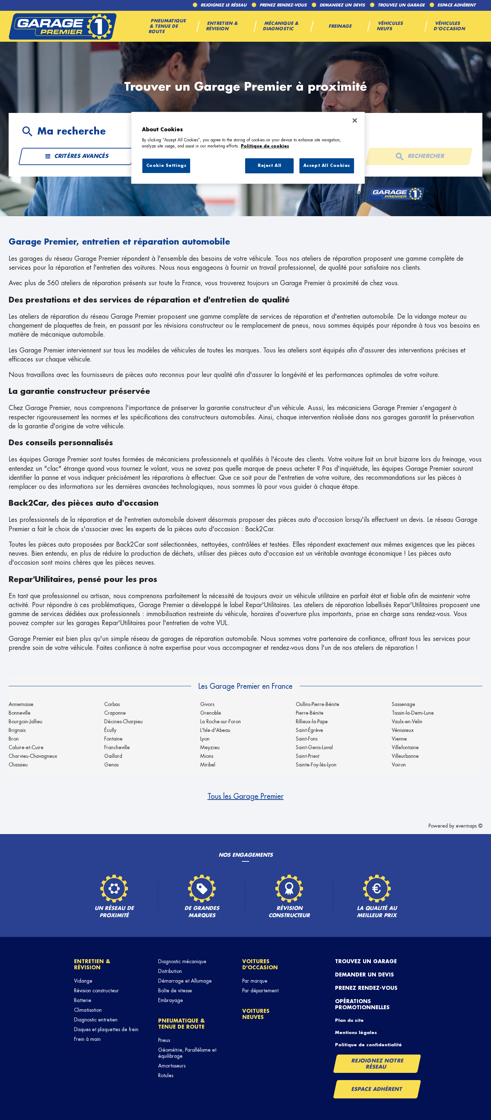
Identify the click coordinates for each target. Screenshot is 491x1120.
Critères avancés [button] (81, 156)
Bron (14, 738)
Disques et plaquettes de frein (106, 1029)
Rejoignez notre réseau (377, 1063)
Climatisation (88, 1009)
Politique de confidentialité (368, 1045)
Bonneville (20, 712)
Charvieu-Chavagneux (33, 756)
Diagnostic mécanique (182, 961)
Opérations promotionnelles (362, 1004)
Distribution (170, 971)
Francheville (117, 747)
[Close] (355, 120)
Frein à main (87, 1039)
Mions (206, 756)
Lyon (205, 738)
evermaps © (469, 825)
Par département (260, 990)
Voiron (399, 764)
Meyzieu (210, 747)
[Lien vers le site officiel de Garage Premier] (62, 26)
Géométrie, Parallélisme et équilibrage (187, 1052)
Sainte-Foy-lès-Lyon (316, 764)
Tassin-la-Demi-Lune (413, 712)
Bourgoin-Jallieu (25, 721)
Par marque (254, 980)
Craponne (115, 712)
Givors (207, 704)
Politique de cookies (265, 146)
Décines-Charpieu (123, 721)
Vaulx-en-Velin (407, 721)
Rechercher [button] (426, 156)
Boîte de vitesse (175, 990)
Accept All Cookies (326, 166)
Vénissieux (403, 730)
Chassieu (18, 764)
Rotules (165, 1075)
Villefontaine (405, 747)
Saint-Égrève (309, 730)
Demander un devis (364, 974)
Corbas (112, 704)
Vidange (83, 980)
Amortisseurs (171, 1065)
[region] (248, 148)
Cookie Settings (166, 166)
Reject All (269, 166)
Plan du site (349, 1020)
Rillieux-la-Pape (312, 721)
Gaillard (113, 756)
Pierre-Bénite (309, 712)
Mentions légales (356, 1032)
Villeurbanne (405, 756)
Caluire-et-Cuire (26, 747)
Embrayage (170, 1000)
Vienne (399, 738)
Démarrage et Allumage (185, 980)
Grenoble (210, 712)
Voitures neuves (256, 1014)
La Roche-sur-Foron (220, 721)
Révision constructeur (96, 990)
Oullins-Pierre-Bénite (317, 704)
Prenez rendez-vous (366, 988)
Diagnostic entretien (96, 1019)
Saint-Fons (306, 738)
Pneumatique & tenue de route (181, 1023)
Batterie (82, 1000)
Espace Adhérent (377, 1089)
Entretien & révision (92, 964)
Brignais (17, 730)
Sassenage (403, 704)
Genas (111, 764)
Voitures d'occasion (260, 964)
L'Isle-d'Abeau (215, 730)
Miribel (207, 764)
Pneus (164, 1040)
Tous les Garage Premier (245, 796)
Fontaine (113, 738)
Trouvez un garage (366, 961)
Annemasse (21, 704)
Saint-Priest (307, 756)
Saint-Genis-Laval (314, 747)
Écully (110, 730)
